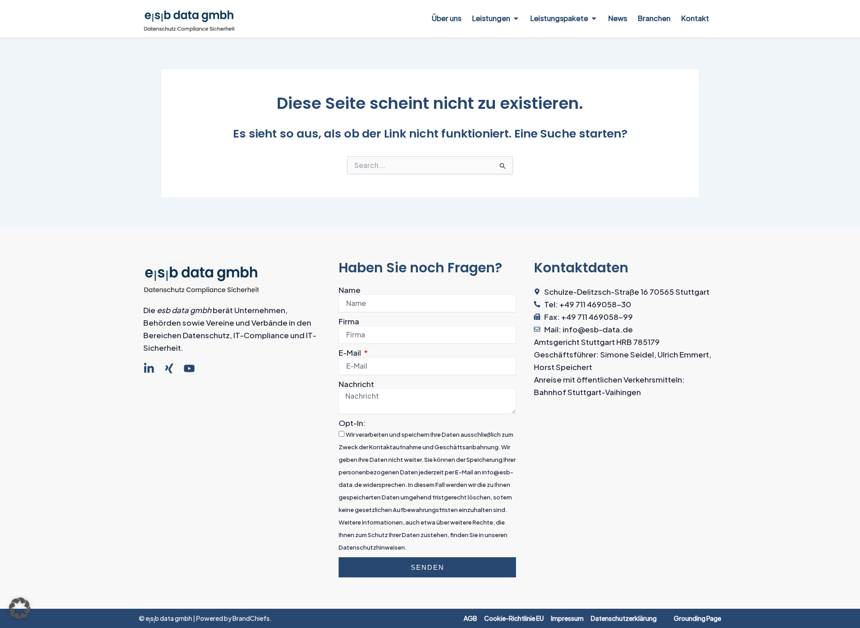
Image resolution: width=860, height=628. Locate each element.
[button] (19, 608)
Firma (349, 321)
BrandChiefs (251, 618)
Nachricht (356, 383)
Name (350, 289)
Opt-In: (352, 422)
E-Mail (350, 352)
